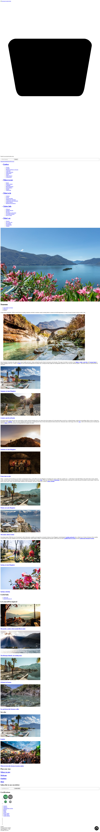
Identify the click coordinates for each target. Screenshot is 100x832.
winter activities (50, 481)
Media (4, 810)
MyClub (8, 211)
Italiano (2, 161)
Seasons (7, 221)
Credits (4, 812)
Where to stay (8, 180)
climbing (10, 421)
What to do (7, 193)
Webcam (8, 209)
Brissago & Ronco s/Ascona (12, 169)
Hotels (7, 182)
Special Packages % (7, 598)
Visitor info (5, 597)
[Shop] (50, 154)
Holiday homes (9, 184)
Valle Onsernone (9, 172)
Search (16, 159)
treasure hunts (93, 362)
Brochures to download (11, 212)
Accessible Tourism (10, 214)
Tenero (7, 174)
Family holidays (9, 202)
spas (80, 421)
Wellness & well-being (11, 199)
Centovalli (8, 170)
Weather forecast (9, 210)
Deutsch (9, 161)
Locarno (8, 168)
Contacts (5, 806)
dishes (6, 423)
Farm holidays (9, 187)
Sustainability (9, 224)
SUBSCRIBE (17, 788)
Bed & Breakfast (9, 186)
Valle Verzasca (9, 175)
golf (41, 480)
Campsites (8, 185)
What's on (6, 218)
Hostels (7, 189)
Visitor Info (7, 206)
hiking (77, 362)
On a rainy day (9, 222)
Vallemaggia (8, 173)
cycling (80, 362)
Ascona (7, 167)
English (5, 161)
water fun (85, 362)
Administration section (8, 808)
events (19, 363)
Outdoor (8, 196)
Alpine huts (8, 190)
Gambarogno (9, 177)
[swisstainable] (8, 798)
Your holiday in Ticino (8, 307)
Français (12, 161)
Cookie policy (6, 814)
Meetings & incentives (11, 203)
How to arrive (9, 215)
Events (7, 197)
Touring (7, 226)
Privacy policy (6, 813)
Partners (5, 809)
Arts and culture (9, 198)
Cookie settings (6, 815)
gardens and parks (70, 537)
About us (5, 807)
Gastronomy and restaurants (12, 201)
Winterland (56, 480)
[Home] (6, 1)
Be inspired (8, 223)
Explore (6, 164)
